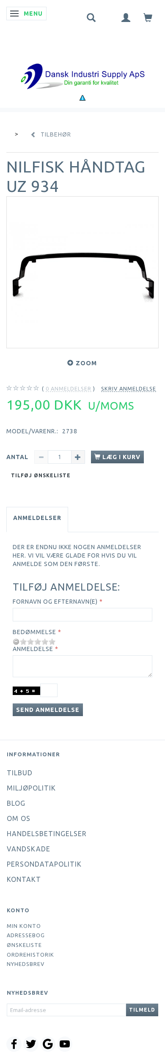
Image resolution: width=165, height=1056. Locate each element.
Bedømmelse (34, 632)
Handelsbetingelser (47, 833)
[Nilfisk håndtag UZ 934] (82, 272)
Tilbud (20, 773)
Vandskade (28, 849)
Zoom (86, 363)
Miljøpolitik (31, 788)
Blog (16, 803)
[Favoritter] (108, 15)
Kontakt (24, 879)
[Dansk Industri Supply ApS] (82, 64)
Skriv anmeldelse (128, 388)
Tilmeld (142, 1009)
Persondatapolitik (44, 864)
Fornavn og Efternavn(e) (55, 601)
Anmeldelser (37, 517)
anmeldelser (68, 388)
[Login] (126, 17)
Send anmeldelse (48, 709)
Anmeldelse (33, 649)
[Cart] (148, 17)
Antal (18, 457)
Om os (18, 818)
